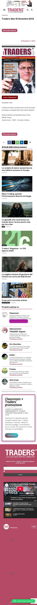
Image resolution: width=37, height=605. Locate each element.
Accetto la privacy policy (12, 471)
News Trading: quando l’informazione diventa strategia (16, 195)
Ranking (4, 164)
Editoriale (4, 271)
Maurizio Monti (5, 302)
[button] (23, 601)
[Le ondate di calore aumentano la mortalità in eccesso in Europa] (17, 158)
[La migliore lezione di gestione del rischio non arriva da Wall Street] (17, 264)
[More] (30, 142)
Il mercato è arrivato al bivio (14, 300)
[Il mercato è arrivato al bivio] (17, 290)
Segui (34, 526)
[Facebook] (9, 142)
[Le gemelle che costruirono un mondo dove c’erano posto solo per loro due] (17, 209)
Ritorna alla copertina (9, 30)
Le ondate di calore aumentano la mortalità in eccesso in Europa (17, 169)
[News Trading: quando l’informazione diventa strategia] (17, 184)
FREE (3, 226)
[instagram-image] (12, 539)
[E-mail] (26, 142)
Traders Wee (5, 15)
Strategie (4, 190)
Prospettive (5, 216)
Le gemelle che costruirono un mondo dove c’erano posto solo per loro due (16, 222)
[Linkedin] (21, 142)
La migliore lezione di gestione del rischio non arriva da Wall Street (17, 275)
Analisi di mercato (6, 297)
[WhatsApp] (17, 142)
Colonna (4, 245)
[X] (13, 142)
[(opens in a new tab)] (17, 238)
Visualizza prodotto (18, 321)
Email (5, 465)
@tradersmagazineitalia (18, 525)
